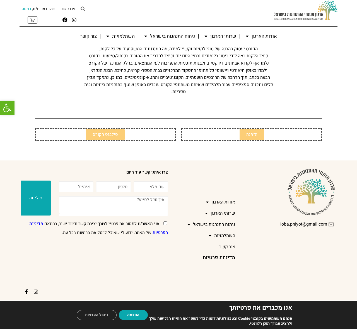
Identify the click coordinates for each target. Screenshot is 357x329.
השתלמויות (123, 36)
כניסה (26, 9)
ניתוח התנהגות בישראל (172, 36)
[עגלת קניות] (32, 20)
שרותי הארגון (223, 36)
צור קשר (88, 36)
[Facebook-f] (26, 291)
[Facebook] (64, 19)
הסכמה (133, 315)
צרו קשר (68, 9)
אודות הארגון (264, 36)
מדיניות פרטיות (218, 257)
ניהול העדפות (96, 315)
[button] (7, 108)
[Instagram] (74, 19)
